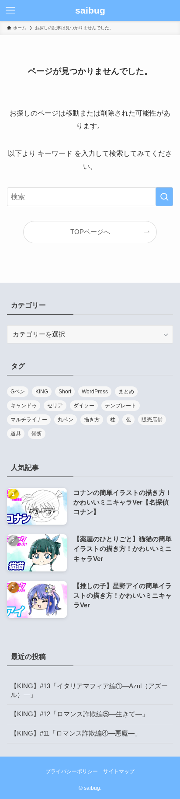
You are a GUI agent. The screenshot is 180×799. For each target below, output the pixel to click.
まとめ (126, 392)
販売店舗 (152, 420)
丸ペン (65, 420)
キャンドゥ (23, 406)
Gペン (17, 392)
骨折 (36, 434)
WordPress (95, 392)
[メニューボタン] (10, 10)
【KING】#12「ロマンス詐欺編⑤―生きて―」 (79, 714)
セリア (55, 406)
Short (65, 392)
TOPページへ (90, 231)
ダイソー (83, 406)
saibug (90, 10)
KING (41, 392)
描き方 (92, 420)
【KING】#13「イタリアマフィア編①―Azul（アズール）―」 (89, 691)
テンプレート (120, 406)
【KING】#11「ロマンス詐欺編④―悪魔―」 (75, 733)
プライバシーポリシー (71, 771)
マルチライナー (28, 420)
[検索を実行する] (164, 196)
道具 (15, 434)
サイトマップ (119, 771)
